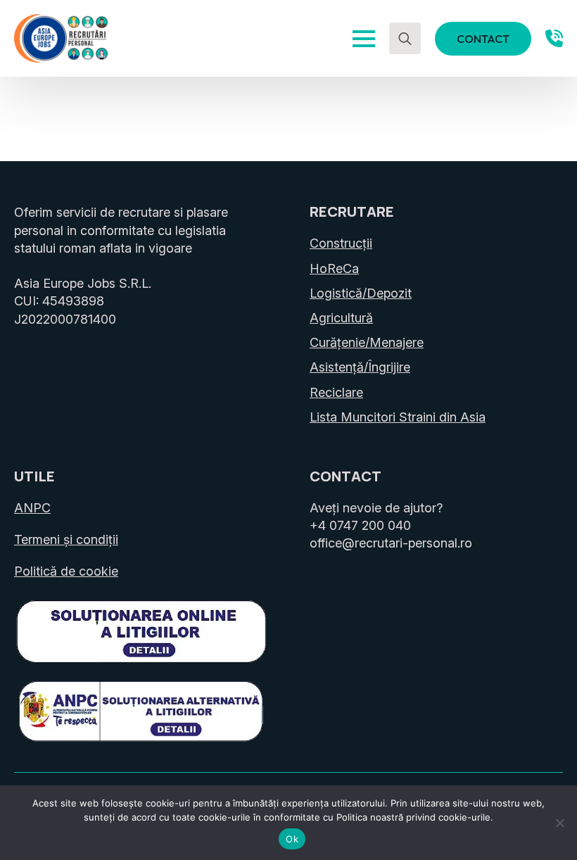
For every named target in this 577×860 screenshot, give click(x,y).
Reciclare (336, 392)
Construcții (341, 243)
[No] (559, 823)
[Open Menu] (364, 38)
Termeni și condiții (66, 539)
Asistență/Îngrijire (360, 367)
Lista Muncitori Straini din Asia (398, 417)
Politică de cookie (66, 571)
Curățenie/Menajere (367, 342)
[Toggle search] (405, 38)
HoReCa (334, 268)
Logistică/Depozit (361, 293)
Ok (292, 839)
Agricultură (341, 317)
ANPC (32, 507)
